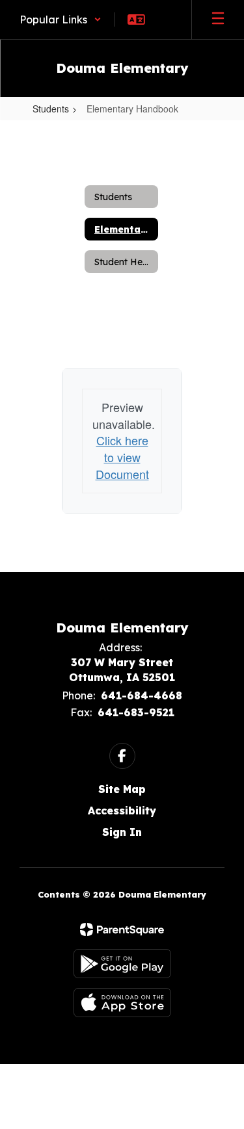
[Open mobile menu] (218, 19)
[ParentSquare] (122, 929)
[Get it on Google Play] (122, 963)
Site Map (122, 789)
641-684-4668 (141, 695)
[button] (61, 19)
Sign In (122, 831)
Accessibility (122, 810)
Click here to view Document (122, 457)
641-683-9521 (136, 712)
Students (51, 108)
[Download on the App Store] (122, 1002)
